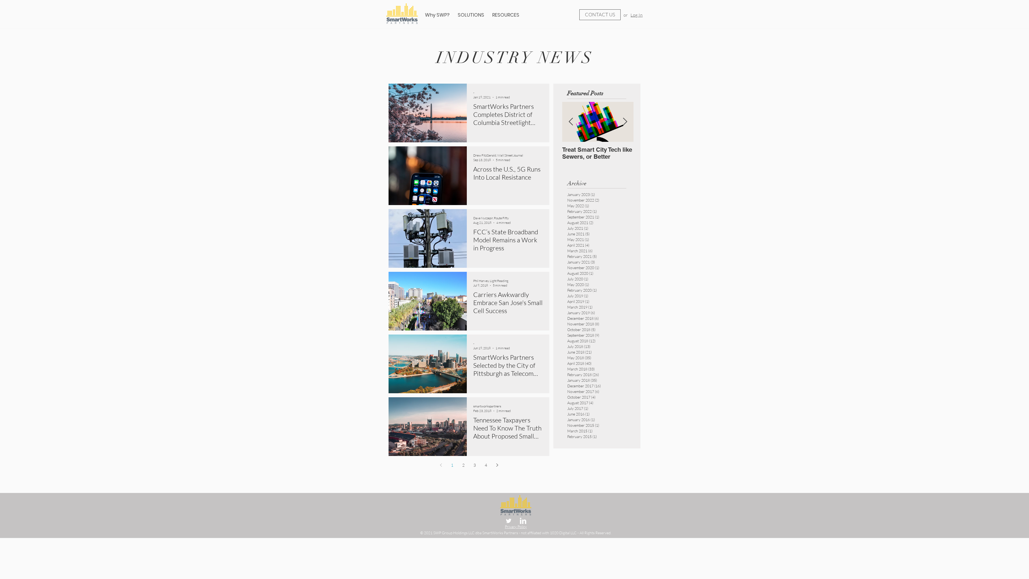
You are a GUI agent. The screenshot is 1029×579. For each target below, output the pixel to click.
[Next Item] (624, 122)
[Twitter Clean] (508, 521)
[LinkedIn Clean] (523, 521)
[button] (505, 15)
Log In (637, 15)
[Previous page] (441, 465)
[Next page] (497, 465)
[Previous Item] (570, 122)
